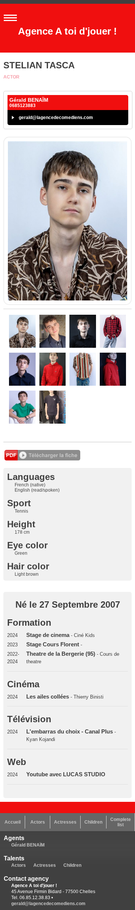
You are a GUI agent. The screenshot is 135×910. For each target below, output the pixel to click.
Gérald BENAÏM (28, 845)
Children (93, 822)
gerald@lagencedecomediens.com (56, 117)
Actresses (65, 822)
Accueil (12, 822)
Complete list (120, 822)
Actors (37, 822)
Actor (11, 77)
